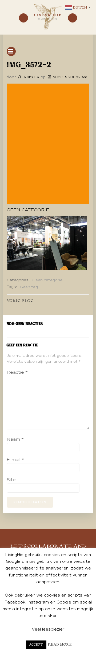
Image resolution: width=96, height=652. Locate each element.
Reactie (17, 372)
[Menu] (23, 18)
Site (11, 479)
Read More (60, 644)
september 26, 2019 (70, 77)
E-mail (15, 459)
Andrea (31, 77)
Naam (15, 439)
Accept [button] (36, 645)
